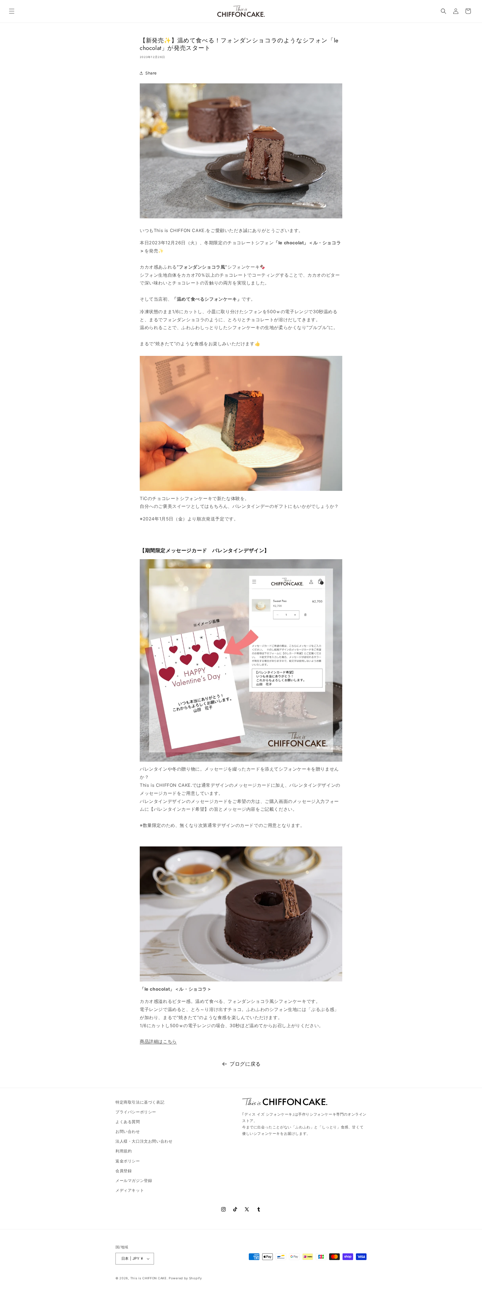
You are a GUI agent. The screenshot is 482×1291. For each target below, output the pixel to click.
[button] (12, 11)
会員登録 (123, 1170)
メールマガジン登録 (133, 1180)
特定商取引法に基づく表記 (139, 1102)
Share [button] (151, 73)
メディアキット (129, 1190)
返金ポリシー (127, 1161)
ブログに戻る (245, 1064)
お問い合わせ (127, 1131)
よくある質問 (127, 1121)
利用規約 (123, 1150)
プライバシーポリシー (135, 1111)
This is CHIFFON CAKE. (149, 1278)
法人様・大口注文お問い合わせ (143, 1141)
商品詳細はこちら (158, 1041)
